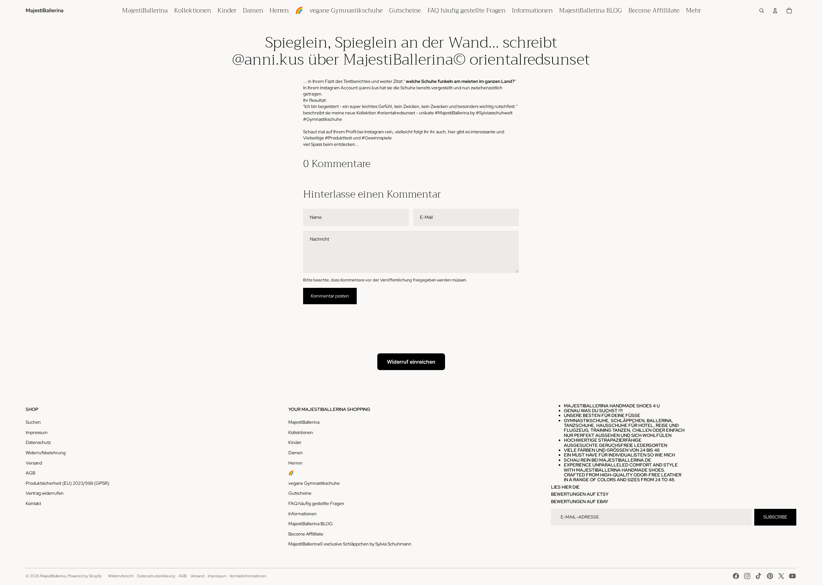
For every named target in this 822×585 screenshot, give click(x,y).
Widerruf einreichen (411, 362)
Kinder (295, 442)
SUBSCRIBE (775, 517)
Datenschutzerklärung (156, 576)
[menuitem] (145, 11)
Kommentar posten (330, 296)
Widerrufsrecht (121, 576)
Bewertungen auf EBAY (579, 501)
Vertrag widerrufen (45, 493)
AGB (30, 473)
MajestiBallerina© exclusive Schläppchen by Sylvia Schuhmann (349, 544)
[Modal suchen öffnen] (762, 11)
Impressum (37, 432)
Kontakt (33, 503)
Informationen (302, 514)
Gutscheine (299, 493)
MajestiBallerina (303, 422)
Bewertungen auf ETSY (579, 494)
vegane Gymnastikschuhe (314, 483)
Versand (34, 463)
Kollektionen (300, 432)
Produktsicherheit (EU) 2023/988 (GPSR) (67, 483)
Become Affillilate (305, 534)
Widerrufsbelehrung (46, 453)
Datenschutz (38, 442)
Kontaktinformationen (248, 576)
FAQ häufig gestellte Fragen (316, 503)
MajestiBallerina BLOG (310, 524)
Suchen (33, 422)
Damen (295, 453)
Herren (295, 463)
